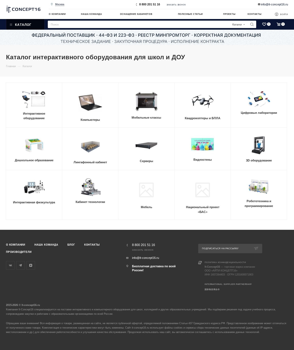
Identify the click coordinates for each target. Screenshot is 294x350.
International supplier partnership (228, 284)
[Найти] (252, 24)
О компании (15, 244)
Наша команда (46, 244)
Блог (71, 244)
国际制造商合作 (212, 289)
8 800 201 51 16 (149, 4)
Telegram (20, 265)
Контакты (92, 244)
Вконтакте (10, 265)
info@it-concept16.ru (274, 4)
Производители (18, 251)
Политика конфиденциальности (225, 262)
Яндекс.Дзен (30, 265)
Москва (59, 4)
